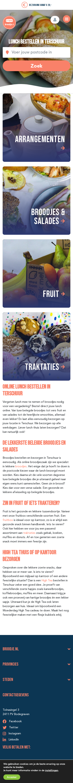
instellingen (51, 770)
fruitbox (8, 520)
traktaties (29, 533)
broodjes (21, 466)
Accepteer (12, 777)
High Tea (46, 580)
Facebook (15, 721)
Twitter (13, 727)
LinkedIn (13, 739)
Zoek (36, 66)
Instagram (14, 733)
